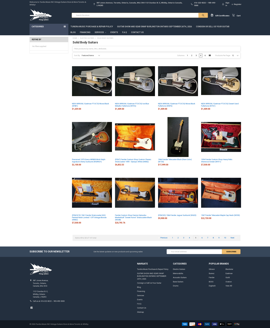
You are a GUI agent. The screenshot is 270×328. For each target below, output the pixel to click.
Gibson (212, 269)
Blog (73, 32)
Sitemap (140, 312)
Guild (228, 277)
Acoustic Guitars (179, 277)
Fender (211, 277)
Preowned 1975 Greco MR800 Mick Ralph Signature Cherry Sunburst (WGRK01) (88, 160)
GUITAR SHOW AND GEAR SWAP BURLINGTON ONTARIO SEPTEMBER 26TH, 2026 (154, 26)
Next (233, 238)
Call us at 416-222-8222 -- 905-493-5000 (49, 301)
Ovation (229, 282)
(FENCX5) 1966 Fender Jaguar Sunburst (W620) (177, 215)
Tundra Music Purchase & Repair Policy (91, 26)
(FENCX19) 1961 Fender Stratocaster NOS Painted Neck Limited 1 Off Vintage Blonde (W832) (89, 217)
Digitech (212, 286)
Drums (175, 286)
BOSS (211, 282)
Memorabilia (178, 273)
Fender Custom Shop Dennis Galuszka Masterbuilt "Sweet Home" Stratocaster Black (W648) (133, 217)
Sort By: (77, 55)
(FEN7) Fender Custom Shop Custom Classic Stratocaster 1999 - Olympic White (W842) (133, 160)
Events (114, 32)
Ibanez (211, 273)
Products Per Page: (222, 55)
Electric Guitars (179, 269)
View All (229, 286)
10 (225, 238)
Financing (85, 32)
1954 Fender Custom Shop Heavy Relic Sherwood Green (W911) (216, 160)
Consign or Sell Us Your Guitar (212, 26)
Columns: (181, 55)
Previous (163, 238)
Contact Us (137, 32)
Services (99, 32)
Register (237, 4)
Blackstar (229, 269)
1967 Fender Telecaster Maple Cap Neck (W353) (220, 215)
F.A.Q (124, 32)
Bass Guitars (178, 282)
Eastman (229, 273)
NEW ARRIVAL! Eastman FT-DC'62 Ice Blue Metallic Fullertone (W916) (132, 105)
